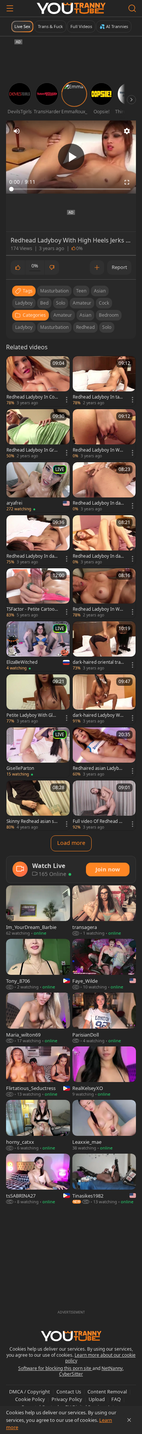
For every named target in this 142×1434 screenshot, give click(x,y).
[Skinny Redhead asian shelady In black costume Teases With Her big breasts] (38, 805)
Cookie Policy (30, 1399)
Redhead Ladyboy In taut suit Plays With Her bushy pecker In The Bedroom (98, 397)
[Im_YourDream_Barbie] (38, 911)
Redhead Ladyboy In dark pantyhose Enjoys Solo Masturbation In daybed (31, 556)
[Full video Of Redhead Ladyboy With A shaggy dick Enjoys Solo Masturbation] (104, 805)
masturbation (54, 291)
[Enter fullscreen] (127, 182)
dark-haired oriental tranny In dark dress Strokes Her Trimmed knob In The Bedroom (98, 662)
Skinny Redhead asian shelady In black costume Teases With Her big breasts (31, 821)
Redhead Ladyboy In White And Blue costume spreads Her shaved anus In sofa (98, 450)
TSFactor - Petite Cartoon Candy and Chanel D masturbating (31, 609)
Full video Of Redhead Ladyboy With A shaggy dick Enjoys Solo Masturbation (98, 821)
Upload (97, 1399)
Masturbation (54, 327)
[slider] (71, 189)
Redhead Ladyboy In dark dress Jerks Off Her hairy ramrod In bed (98, 503)
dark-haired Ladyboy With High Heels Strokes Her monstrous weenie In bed (98, 715)
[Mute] (16, 131)
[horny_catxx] (38, 1125)
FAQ (116, 1399)
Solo (106, 327)
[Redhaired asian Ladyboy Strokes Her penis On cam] (104, 752)
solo (60, 303)
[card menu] (66, 399)
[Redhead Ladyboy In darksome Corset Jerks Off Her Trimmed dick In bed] (104, 540)
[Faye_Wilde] (104, 964)
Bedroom (109, 315)
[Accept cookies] (129, 1420)
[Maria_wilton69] (38, 1018)
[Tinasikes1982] (104, 1179)
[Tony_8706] (38, 964)
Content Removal (107, 1391)
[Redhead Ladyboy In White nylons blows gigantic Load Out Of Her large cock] (104, 593)
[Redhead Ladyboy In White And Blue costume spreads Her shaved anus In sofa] (104, 434)
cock (104, 303)
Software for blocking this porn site (55, 1368)
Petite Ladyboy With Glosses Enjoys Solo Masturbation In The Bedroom (32, 715)
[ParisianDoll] (104, 1018)
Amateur (62, 315)
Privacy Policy (66, 1399)
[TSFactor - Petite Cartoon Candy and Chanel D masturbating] (38, 593)
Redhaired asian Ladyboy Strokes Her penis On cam (98, 768)
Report (119, 267)
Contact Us (68, 1391)
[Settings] (127, 131)
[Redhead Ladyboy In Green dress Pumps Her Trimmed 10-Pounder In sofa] (38, 434)
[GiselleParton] (38, 752)
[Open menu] (10, 8)
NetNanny (112, 1368)
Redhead (85, 327)
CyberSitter (71, 1374)
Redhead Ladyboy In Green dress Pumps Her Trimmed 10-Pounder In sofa (31, 450)
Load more (71, 842)
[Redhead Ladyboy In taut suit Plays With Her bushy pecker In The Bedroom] (104, 381)
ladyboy (24, 303)
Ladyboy (24, 327)
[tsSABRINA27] (38, 1179)
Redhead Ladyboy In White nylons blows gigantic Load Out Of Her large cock (98, 609)
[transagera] (104, 911)
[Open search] (132, 8)
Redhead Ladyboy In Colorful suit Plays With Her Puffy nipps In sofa (31, 397)
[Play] (71, 157)
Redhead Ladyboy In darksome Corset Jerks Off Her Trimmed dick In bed (98, 556)
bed (44, 303)
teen (81, 291)
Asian (85, 315)
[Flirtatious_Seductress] (38, 1072)
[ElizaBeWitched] (38, 646)
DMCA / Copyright (29, 1391)
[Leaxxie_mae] (104, 1125)
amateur (82, 303)
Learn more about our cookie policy (100, 1358)
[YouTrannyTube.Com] (71, 8)
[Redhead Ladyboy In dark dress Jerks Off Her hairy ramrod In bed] (104, 487)
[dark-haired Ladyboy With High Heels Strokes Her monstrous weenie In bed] (104, 699)
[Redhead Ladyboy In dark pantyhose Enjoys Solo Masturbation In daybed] (38, 540)
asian (100, 291)
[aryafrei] (38, 487)
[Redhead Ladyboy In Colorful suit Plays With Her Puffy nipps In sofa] (38, 381)
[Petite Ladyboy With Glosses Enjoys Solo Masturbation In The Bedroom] (38, 699)
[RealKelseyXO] (104, 1072)
